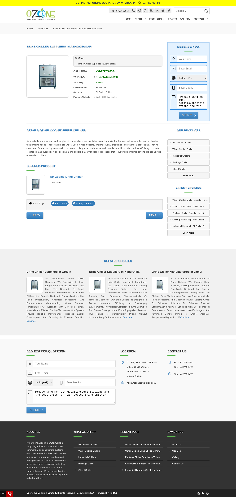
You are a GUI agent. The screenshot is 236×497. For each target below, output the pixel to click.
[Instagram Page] (139, 10)
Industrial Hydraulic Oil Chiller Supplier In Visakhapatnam (191, 226)
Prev (36, 215)
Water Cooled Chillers (183, 149)
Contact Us (200, 19)
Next (152, 215)
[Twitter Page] (163, 10)
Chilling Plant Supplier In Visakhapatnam (191, 219)
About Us (140, 19)
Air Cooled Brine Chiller (66, 176)
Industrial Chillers (181, 155)
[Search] (206, 11)
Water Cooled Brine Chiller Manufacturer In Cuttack (191, 206)
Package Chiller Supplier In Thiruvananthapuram (191, 213)
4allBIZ (113, 493)
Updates (171, 19)
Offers (81, 58)
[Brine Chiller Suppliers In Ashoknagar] (48, 76)
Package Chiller (180, 162)
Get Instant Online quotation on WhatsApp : (118, 2)
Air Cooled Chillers (181, 142)
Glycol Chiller (179, 169)
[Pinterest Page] (145, 10)
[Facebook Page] (168, 10)
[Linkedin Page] (157, 10)
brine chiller (61, 203)
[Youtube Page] (151, 10)
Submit (187, 115)
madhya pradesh (84, 203)
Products (155, 19)
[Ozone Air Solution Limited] (64, 14)
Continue (31, 321)
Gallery (185, 19)
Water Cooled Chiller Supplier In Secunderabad (191, 200)
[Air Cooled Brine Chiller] (36, 184)
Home (128, 19)
